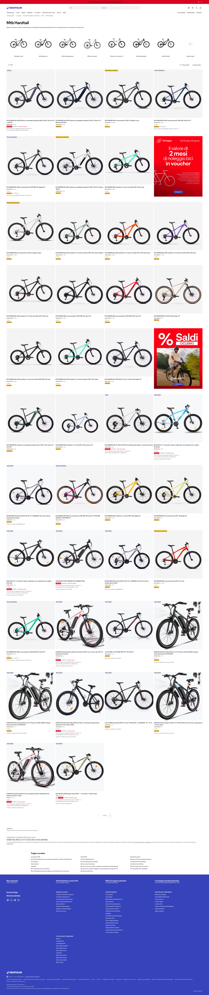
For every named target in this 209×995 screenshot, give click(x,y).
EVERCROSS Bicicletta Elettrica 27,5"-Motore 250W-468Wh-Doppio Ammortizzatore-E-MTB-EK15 (176, 653)
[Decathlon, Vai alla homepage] (14, 8)
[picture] (31, 93)
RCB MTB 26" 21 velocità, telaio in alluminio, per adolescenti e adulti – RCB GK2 (177, 446)
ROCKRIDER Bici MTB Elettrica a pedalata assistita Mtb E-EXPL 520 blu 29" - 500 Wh (31, 121)
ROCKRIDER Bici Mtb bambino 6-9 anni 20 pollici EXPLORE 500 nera (28, 379)
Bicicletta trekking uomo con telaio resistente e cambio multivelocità (51, 859)
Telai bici (33, 866)
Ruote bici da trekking (136, 864)
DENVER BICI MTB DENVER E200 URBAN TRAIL (70, 581)
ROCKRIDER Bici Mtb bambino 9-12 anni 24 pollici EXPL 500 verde (77, 379)
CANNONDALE (11, 837)
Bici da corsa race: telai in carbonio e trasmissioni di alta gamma (99, 866)
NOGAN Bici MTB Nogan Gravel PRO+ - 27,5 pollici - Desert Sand (76, 794)
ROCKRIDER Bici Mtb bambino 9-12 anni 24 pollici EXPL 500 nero (27, 316)
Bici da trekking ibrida (87, 859)
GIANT (34, 837)
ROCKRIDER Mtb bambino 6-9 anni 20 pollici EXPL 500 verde (124, 187)
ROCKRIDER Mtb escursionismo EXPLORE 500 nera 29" (73, 316)
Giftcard (198, 12)
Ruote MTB (84, 857)
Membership (190, 12)
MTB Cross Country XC (116, 56)
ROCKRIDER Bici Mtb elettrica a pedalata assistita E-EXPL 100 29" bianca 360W (80, 188)
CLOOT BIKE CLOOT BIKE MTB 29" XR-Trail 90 (119, 652)
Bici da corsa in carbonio (88, 864)
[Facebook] (8, 900)
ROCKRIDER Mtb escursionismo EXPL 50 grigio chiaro (24, 253)
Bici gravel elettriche (87, 871)
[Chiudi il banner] (201, 2)
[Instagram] (18, 900)
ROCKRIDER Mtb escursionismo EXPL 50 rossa (169, 581)
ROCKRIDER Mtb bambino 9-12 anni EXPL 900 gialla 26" (123, 516)
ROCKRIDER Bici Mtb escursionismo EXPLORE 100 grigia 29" (26, 187)
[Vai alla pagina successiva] (110, 815)
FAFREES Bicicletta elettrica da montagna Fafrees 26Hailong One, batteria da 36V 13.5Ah (28, 794)
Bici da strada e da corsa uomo (139, 866)
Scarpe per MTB (35, 857)
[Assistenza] (193, 8)
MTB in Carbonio (92, 56)
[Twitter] (11, 900)
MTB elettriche (43, 56)
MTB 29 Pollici (166, 56)
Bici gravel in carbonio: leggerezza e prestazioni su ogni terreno (99, 868)
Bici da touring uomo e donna (89, 861)
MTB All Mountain (141, 56)
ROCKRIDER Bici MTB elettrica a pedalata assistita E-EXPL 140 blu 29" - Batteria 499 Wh (79, 121)
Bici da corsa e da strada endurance (140, 859)
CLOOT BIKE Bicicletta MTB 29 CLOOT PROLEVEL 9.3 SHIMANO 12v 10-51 (128, 723)
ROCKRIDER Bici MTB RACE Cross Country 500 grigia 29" (123, 379)
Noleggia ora (178, 192)
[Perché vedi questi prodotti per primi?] (180, 65)
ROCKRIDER (19, 837)
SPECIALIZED (27, 837)
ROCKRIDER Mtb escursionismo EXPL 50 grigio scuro (122, 120)
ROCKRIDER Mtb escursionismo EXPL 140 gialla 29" (170, 516)
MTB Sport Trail (18, 56)
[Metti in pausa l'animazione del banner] (198, 2)
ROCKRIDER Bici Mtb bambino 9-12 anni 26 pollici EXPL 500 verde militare (79, 253)
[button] (31, 128)
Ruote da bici (35, 864)
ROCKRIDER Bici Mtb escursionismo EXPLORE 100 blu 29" (172, 120)
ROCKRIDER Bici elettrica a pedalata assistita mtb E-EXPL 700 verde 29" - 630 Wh (31, 446)
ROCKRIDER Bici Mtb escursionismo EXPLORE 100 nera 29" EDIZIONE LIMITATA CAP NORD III (78, 517)
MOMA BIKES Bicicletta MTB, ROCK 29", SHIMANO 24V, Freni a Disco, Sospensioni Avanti (29, 517)
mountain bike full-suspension (142, 842)
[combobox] (197, 65)
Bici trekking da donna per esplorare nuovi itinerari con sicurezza (50, 871)
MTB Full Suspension (68, 56)
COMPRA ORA (178, 384)
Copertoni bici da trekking (138, 861)
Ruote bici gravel (135, 857)
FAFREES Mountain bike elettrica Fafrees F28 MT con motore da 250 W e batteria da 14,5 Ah (79, 653)
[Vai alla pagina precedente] (99, 815)
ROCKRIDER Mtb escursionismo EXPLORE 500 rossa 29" (123, 316)
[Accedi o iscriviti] (197, 8)
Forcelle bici (34, 861)
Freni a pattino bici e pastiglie (138, 868)
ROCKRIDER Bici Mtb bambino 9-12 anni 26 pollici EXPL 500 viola (175, 253)
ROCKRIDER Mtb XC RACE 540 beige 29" (167, 316)
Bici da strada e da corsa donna (40, 868)
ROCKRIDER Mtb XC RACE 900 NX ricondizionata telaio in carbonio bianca (129, 445)
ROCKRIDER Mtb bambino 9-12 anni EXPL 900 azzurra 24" (74, 445)
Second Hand (181, 12)
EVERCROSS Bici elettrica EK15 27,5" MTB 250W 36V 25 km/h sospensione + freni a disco (178, 724)
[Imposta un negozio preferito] (189, 8)
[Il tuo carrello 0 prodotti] (200, 8)
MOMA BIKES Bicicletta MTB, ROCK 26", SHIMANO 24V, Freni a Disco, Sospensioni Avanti (127, 582)
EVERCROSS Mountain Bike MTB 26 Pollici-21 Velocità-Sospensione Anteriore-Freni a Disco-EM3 (78, 724)
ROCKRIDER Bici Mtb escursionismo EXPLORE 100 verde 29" (26, 652)
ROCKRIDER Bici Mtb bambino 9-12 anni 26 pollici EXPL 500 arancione (127, 253)
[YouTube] (15, 900)
